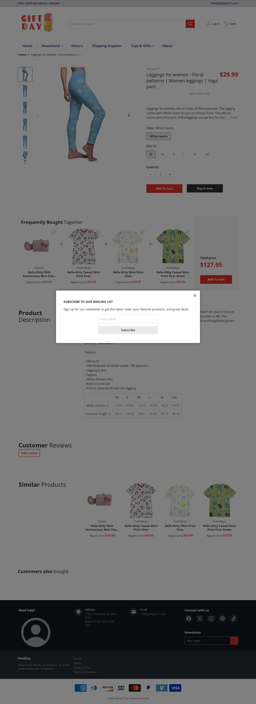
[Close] (195, 296)
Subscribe (128, 330)
